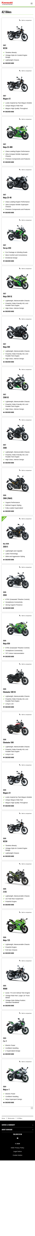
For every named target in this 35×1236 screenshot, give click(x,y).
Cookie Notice (17, 1155)
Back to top (32, 1108)
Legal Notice (17, 1151)
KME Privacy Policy (17, 1148)
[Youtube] (17, 1138)
